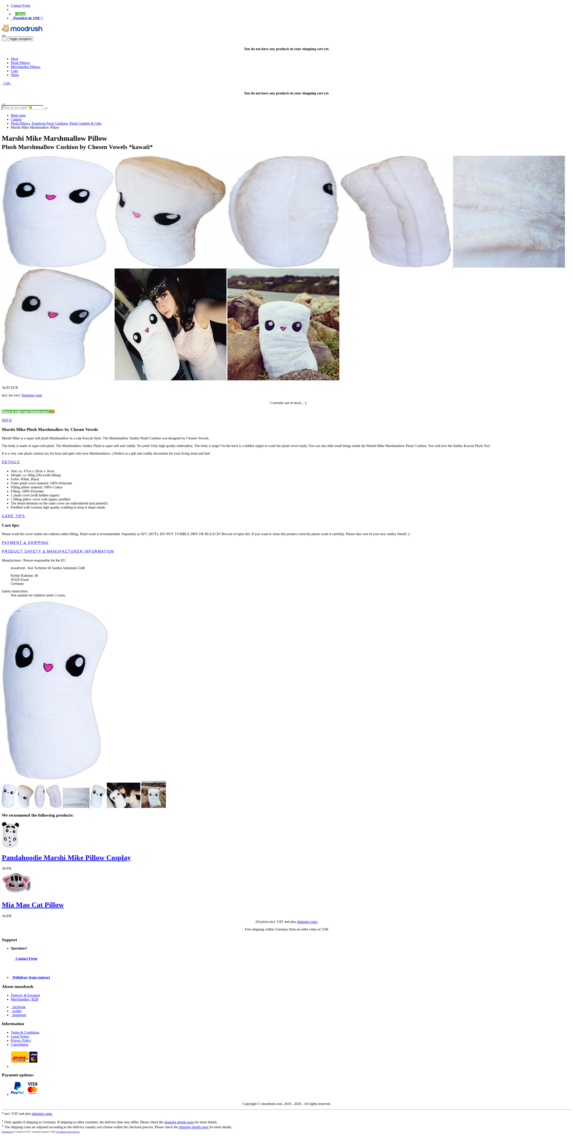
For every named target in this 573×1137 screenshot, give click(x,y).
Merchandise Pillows (25, 67)
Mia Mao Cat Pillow (33, 905)
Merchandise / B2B (24, 999)
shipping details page (179, 1122)
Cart (7, 83)
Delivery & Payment (25, 995)
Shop (14, 59)
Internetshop (7, 1132)
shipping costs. (307, 922)
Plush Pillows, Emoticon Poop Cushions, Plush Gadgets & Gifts (56, 123)
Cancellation (19, 1044)
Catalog (16, 119)
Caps (14, 71)
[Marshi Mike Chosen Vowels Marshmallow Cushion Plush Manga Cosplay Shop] (58, 266)
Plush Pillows (20, 63)
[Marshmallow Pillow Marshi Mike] (283, 379)
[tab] (286, 420)
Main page (18, 115)
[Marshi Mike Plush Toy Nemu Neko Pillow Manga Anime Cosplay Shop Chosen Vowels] (171, 266)
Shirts (15, 75)
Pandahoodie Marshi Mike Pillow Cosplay (66, 858)
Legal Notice (20, 1036)
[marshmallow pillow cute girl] (171, 379)
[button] (20, 14)
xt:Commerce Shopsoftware (67, 1132)
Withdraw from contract (30, 977)
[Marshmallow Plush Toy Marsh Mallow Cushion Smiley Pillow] (58, 379)
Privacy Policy (21, 1040)
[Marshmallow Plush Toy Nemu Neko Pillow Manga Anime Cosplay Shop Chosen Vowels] (509, 266)
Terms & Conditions (25, 1032)
